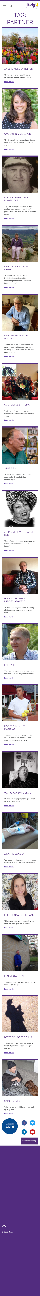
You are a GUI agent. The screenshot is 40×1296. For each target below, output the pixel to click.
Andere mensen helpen (18, 68)
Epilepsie (9, 665)
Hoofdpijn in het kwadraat (14, 727)
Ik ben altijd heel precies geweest (15, 600)
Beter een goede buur (18, 1037)
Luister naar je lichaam (19, 915)
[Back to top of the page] (4, 1228)
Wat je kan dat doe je (17, 792)
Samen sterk (12, 1100)
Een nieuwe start (15, 976)
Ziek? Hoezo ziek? (14, 853)
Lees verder (9, 82)
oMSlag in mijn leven (17, 133)
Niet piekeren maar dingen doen (16, 199)
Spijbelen (10, 468)
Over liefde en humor (17, 404)
